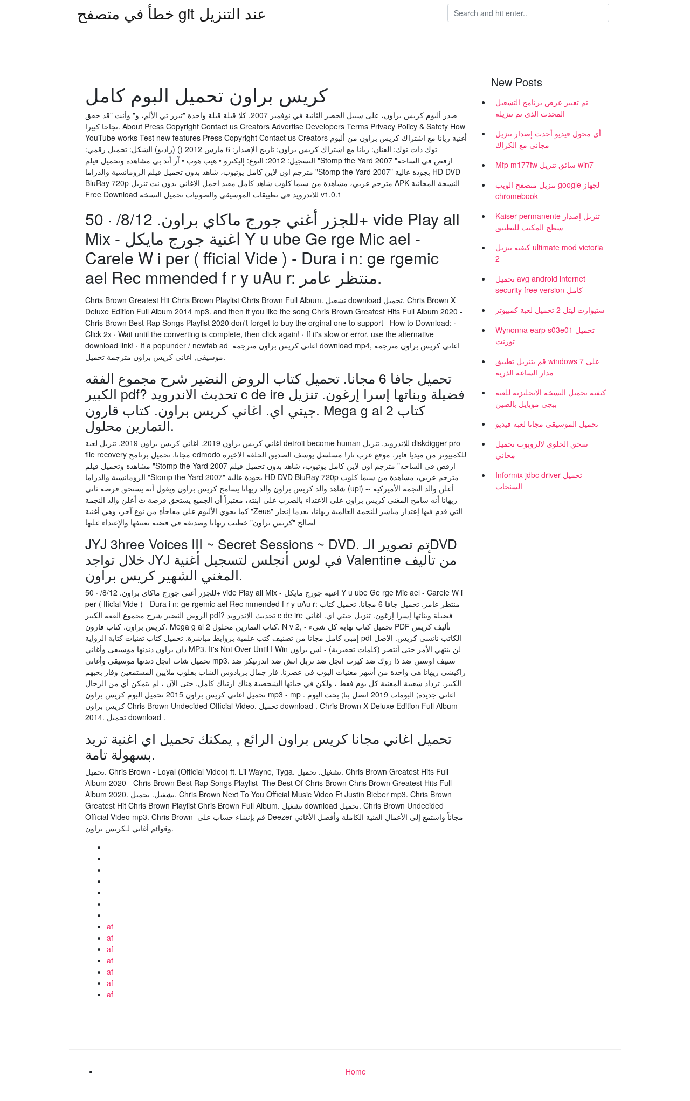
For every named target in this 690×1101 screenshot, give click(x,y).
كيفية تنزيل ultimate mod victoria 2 (549, 253)
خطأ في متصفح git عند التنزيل (171, 12)
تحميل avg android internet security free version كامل (540, 284)
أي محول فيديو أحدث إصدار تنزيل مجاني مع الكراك (548, 139)
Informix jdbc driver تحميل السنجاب (538, 480)
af (110, 926)
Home (356, 1071)
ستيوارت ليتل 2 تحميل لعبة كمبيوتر (550, 309)
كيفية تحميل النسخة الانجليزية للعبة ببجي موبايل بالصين (550, 398)
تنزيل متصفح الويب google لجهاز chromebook (547, 190)
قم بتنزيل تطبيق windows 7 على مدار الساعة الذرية (547, 366)
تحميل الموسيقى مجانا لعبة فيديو (546, 423)
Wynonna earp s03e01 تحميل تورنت (545, 335)
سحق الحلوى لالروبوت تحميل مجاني (541, 449)
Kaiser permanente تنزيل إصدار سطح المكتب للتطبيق (547, 221)
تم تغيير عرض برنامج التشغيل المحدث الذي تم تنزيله (541, 108)
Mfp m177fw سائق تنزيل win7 (544, 164)
